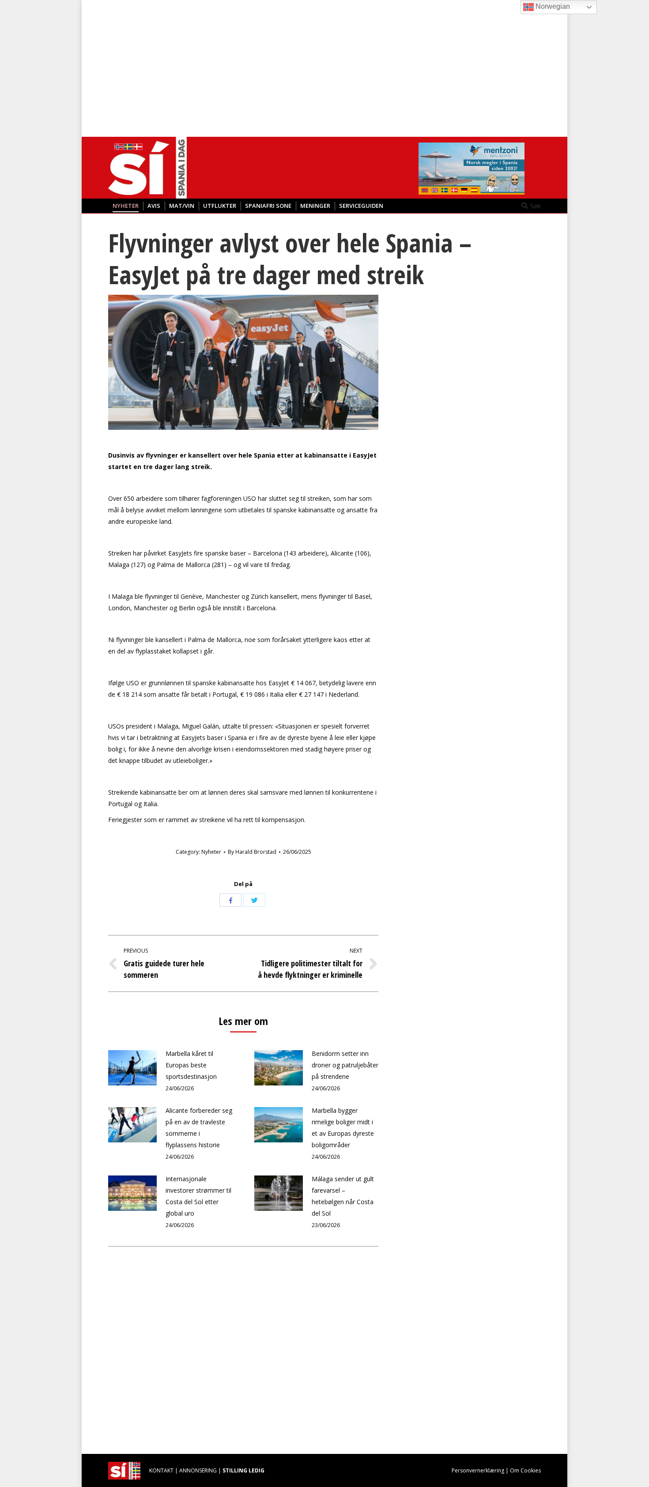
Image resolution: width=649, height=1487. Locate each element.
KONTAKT (161, 1470)
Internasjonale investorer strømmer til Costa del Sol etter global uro (198, 1196)
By (252, 852)
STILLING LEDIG (243, 1470)
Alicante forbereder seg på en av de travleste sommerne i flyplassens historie (199, 1127)
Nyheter (211, 852)
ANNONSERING (198, 1470)
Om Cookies (525, 1470)
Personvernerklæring (478, 1470)
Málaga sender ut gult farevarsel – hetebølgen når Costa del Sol (343, 1196)
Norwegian (552, 6)
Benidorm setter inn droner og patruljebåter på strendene (345, 1065)
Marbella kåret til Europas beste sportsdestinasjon (191, 1065)
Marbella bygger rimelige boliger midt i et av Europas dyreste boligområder (343, 1127)
